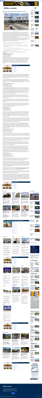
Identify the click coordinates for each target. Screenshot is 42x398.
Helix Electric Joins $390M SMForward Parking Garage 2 (15, 297)
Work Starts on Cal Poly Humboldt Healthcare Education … (16, 295)
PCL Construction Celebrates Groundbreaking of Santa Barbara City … (7, 321)
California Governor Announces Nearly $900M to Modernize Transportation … (16, 277)
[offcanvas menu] (37, 8)
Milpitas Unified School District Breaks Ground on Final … (6, 316)
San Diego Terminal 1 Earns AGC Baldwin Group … (7, 276)
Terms (36, 396)
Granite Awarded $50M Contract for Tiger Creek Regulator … (7, 250)
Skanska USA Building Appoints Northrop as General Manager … (16, 244)
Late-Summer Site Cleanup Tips (32, 21)
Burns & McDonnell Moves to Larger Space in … (24, 301)
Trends (22, 266)
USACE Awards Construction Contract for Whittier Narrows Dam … (15, 274)
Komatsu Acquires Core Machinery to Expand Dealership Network (25, 293)
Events (4, 304)
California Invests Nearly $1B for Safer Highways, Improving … (16, 279)
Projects (22, 236)
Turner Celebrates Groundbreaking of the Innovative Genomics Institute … (25, 244)
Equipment (4, 285)
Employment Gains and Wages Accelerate (33, 41)
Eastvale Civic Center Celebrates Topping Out (7, 318)
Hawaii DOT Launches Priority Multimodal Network (15, 284)
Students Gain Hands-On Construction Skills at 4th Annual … (7, 255)
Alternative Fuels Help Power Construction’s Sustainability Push (33, 33)
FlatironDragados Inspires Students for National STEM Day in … (25, 274)
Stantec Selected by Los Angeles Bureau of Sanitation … (7, 248)
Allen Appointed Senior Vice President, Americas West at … (15, 249)
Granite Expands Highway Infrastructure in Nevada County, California (16, 282)
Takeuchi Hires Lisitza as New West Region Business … (6, 298)
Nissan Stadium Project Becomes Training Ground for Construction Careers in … (32, 288)
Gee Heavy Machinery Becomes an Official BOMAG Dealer (25, 303)
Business (22, 285)
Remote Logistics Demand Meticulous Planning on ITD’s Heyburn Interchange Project (32, 339)
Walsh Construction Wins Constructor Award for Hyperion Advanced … (7, 278)
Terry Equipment (14, 66)
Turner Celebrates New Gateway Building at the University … (16, 293)
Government (14, 266)
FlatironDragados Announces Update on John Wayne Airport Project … (25, 248)
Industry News (5, 236)
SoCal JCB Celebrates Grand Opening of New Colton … (6, 300)
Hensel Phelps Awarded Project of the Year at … (7, 273)
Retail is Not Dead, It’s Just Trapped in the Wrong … (32, 257)
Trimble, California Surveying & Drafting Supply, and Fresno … (25, 284)
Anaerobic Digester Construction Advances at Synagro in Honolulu (25, 252)
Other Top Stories (5, 332)
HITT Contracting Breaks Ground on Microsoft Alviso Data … (7, 311)
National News (33, 10)
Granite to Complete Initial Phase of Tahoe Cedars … (25, 255)
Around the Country (33, 242)
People (13, 236)
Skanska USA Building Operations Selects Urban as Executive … (7, 252)
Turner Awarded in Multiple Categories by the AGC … (6, 283)
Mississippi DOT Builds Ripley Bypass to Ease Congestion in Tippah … (32, 277)
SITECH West (14, 223)
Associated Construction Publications (6, 396)
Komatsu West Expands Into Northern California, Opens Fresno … (6, 303)
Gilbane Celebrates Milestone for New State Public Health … (16, 299)
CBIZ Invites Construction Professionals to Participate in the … (25, 277)
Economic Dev (14, 285)
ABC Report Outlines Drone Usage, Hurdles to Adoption (32, 221)
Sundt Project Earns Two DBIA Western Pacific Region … (6, 246)
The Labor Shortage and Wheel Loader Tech (32, 216)
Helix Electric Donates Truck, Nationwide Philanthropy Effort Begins (25, 280)
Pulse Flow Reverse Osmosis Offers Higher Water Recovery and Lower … (32, 327)
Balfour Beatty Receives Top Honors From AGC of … (6, 281)
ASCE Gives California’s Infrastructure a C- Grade (24, 282)
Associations (5, 266)
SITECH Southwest (14, 224)
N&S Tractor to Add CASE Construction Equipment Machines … (24, 299)
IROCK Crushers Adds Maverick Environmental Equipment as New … (7, 293)
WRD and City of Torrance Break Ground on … (7, 314)
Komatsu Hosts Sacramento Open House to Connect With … (7, 296)
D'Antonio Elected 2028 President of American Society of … (16, 253)
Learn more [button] (18, 0)
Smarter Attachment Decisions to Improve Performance (32, 13)
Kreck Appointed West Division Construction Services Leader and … (16, 247)
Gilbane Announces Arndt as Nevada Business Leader (15, 251)
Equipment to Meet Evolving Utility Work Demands (32, 239)
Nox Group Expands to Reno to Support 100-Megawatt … (25, 296)
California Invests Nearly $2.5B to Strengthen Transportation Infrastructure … (25, 250)
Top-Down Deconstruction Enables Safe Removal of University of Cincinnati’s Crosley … (32, 264)
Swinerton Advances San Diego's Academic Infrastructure (7, 244)
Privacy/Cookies (40, 396)
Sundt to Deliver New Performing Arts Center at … (16, 301)
